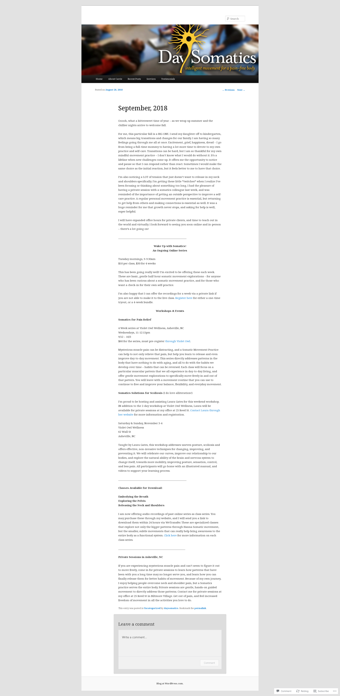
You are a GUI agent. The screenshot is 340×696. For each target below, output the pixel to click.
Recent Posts (134, 78)
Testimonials (168, 78)
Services (151, 78)
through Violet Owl (177, 341)
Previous (228, 89)
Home (99, 78)
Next (241, 89)
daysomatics (171, 608)
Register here (183, 298)
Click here (170, 535)
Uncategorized (152, 608)
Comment (209, 662)
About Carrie (115, 78)
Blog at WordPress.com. (170, 683)
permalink (200, 608)
